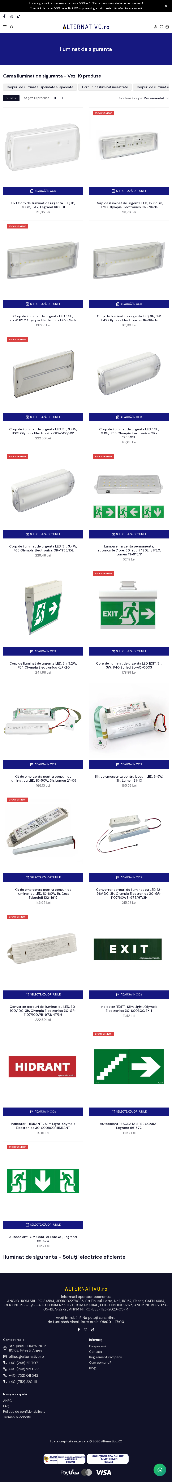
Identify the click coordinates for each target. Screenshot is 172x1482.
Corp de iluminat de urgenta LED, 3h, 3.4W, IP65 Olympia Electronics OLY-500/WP (43, 431)
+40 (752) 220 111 (23, 1382)
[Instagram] (11, 16)
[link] (55, 98)
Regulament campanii (105, 1357)
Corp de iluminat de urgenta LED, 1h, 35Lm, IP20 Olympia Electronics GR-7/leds (129, 205)
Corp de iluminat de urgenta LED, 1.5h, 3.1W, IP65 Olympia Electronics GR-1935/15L (129, 433)
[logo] (86, 26)
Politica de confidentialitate (24, 1412)
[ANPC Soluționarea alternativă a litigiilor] (64, 1458)
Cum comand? (100, 1363)
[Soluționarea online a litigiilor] (108, 1458)
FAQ (6, 1406)
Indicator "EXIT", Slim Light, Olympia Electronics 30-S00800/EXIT (129, 1009)
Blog (92, 1368)
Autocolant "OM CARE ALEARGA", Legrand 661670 (43, 1239)
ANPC (7, 1401)
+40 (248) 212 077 (24, 1369)
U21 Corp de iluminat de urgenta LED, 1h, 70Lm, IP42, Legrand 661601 (43, 205)
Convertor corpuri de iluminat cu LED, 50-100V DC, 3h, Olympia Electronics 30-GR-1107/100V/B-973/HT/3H (43, 1011)
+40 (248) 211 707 (23, 1363)
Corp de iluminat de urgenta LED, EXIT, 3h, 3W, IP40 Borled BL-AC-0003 (129, 665)
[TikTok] (18, 16)
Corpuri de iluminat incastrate (105, 87)
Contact (95, 1352)
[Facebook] (4, 16)
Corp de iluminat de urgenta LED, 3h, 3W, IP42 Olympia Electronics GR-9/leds (129, 318)
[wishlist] (161, 26)
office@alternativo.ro (26, 1356)
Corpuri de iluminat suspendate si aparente (40, 87)
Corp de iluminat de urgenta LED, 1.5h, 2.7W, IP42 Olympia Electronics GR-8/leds (43, 318)
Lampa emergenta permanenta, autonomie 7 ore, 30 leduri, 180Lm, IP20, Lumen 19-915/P (129, 550)
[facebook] (79, 1329)
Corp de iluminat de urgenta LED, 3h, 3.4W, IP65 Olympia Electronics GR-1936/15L (43, 548)
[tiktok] (92, 1329)
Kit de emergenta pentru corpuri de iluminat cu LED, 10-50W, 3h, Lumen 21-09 (43, 778)
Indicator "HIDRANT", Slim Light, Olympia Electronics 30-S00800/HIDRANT (43, 1126)
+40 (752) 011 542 (23, 1375)
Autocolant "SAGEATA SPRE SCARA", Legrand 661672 (129, 1126)
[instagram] (85, 1329)
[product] (43, 147)
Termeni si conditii (17, 1417)
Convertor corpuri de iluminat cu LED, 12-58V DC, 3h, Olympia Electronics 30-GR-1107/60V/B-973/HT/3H (129, 894)
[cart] (167, 26)
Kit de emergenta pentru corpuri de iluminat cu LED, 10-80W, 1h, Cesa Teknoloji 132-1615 (43, 894)
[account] (156, 26)
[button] (5, 26)
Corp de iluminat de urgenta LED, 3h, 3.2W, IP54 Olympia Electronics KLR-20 (43, 665)
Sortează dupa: (131, 98)
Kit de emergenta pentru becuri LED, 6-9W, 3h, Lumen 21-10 (129, 778)
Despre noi (97, 1346)
